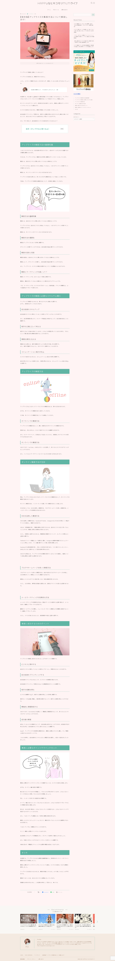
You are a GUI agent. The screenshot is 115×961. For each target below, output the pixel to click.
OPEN (62, 128)
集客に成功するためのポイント (81, 105)
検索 (93, 14)
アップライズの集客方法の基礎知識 (82, 97)
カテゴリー (76, 117)
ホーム (49, 9)
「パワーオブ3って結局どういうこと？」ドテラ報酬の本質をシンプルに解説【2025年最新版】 (84, 37)
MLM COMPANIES (28, 955)
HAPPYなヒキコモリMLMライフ (58, 3)
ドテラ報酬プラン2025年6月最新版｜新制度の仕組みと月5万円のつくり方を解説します (84, 46)
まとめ (76, 109)
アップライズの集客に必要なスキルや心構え (84, 99)
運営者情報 (22, 959)
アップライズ (30, 13)
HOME (21, 955)
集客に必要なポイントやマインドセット (83, 107)
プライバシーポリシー (31, 959)
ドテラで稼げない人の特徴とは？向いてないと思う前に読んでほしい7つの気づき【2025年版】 (84, 31)
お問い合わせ (64, 9)
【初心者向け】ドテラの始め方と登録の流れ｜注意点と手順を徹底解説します (84, 41)
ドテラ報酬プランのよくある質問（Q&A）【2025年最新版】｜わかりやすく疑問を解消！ (83, 25)
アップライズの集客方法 (80, 101)
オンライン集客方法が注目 (80, 103)
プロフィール (56, 9)
